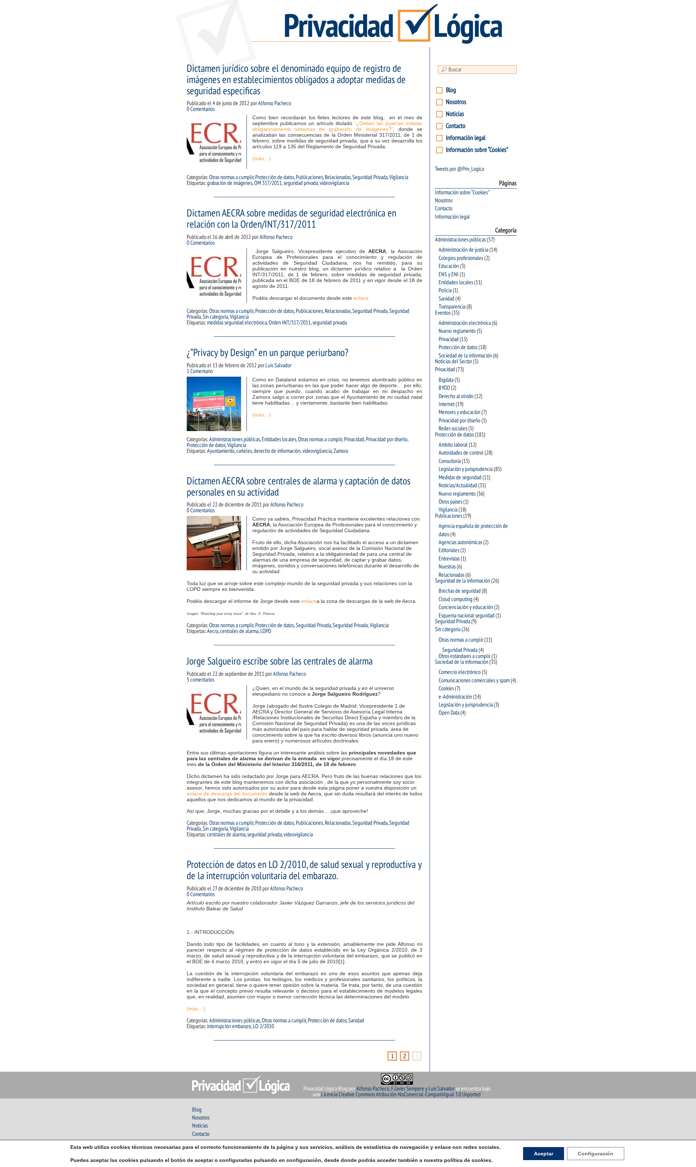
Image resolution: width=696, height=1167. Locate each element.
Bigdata (446, 380)
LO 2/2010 (263, 1026)
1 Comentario (200, 371)
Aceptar (543, 1153)
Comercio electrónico (460, 672)
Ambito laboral (453, 445)
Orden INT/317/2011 (290, 322)
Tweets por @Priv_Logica (459, 169)
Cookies (446, 688)
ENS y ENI (449, 274)
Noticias (455, 114)
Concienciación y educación (466, 607)
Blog (451, 90)
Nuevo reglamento (457, 331)
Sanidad (356, 1020)
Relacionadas (338, 177)
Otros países (450, 501)
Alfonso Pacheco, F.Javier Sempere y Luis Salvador (405, 1088)
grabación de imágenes (229, 183)
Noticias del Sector (453, 361)
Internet (447, 404)
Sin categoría (215, 317)
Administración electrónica (465, 323)
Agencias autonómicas (460, 542)
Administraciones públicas (234, 439)
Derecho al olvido (456, 396)
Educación (449, 266)
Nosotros (456, 102)
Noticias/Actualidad (458, 485)
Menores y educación (459, 412)
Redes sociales (453, 428)
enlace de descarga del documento (227, 793)
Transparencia (452, 306)
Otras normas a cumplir (231, 177)
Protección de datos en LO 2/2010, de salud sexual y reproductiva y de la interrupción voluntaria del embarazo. (304, 870)
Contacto (455, 126)
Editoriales (449, 550)
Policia (445, 290)
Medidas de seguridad (460, 477)
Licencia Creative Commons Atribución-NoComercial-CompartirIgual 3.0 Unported (401, 1094)
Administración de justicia (463, 250)
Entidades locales (279, 439)
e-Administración (455, 697)
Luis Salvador (278, 365)
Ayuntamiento (221, 451)
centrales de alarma (239, 631)
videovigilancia (334, 183)
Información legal (465, 138)
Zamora (341, 451)
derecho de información (277, 451)
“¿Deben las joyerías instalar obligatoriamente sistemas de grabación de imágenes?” (337, 126)
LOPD (265, 631)
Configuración (595, 1153)
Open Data (449, 712)
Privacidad (354, 439)
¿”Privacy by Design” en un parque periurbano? (267, 353)
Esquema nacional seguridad (466, 615)
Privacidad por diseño (386, 439)
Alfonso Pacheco (274, 103)
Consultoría (450, 461)
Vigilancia (398, 177)
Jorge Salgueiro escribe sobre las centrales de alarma (280, 661)
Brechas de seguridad (460, 591)
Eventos (443, 313)
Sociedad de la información (465, 355)
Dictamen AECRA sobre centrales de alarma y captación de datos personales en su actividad (298, 486)
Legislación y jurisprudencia (466, 469)
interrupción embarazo (229, 1026)
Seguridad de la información (462, 581)
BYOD (444, 388)
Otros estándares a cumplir (464, 656)
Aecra (212, 631)
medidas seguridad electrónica (237, 322)
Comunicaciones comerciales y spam (474, 680)
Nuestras (447, 566)
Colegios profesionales (461, 258)
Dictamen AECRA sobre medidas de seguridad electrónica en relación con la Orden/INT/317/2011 (291, 219)
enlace (361, 298)
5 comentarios (200, 679)
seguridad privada (300, 183)
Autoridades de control (461, 453)
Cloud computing (455, 599)
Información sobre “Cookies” (477, 150)
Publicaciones (309, 177)
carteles (244, 451)
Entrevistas (449, 558)
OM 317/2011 (268, 183)
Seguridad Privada (370, 177)
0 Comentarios (201, 109)
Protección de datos (274, 177)
